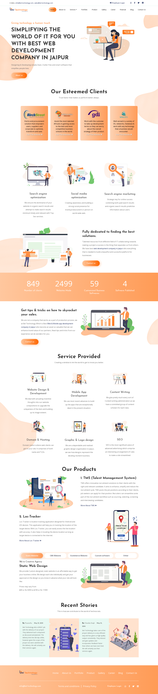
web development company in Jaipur (108, 248)
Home (52, 10)
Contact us (91, 263)
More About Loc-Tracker (29, 540)
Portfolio (84, 10)
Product (94, 10)
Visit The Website (33, 134)
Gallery (104, 10)
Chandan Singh (90, 623)
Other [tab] (125, 555)
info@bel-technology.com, (25, 3)
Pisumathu (28, 623)
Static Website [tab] (32, 555)
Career (113, 10)
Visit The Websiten (63, 134)
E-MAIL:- (31, 3)
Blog (131, 10)
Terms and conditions (68, 686)
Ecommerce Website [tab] (78, 555)
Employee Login (118, 3)
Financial (123, 10)
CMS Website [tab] (55, 555)
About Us (62, 10)
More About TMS (88, 505)
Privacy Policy (89, 686)
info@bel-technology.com (30, 686)
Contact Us (142, 10)
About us (19, 75)
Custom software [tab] (102, 555)
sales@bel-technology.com (43, 3)
